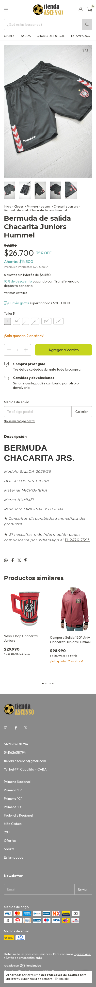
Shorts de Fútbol (50, 36)
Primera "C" (13, 798)
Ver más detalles (15, 293)
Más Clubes (13, 824)
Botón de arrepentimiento (24, 958)
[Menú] (6, 9)
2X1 (7, 832)
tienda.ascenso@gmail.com (25, 761)
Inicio (7, 206)
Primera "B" (13, 790)
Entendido (62, 979)
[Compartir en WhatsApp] (6, 560)
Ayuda (26, 36)
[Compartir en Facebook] (13, 560)
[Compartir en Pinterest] (26, 560)
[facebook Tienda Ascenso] (15, 728)
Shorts (9, 849)
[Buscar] (87, 24)
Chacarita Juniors (66, 206)
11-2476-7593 (77, 540)
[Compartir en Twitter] (19, 560)
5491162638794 (16, 744)
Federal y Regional (18, 815)
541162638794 (15, 752)
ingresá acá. (82, 954)
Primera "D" (13, 807)
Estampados (80, 36)
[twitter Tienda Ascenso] (26, 728)
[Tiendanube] (23, 967)
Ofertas (10, 840)
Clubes (9, 36)
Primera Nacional (38, 206)
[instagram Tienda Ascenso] (5, 728)
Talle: (9, 313)
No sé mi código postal (19, 421)
